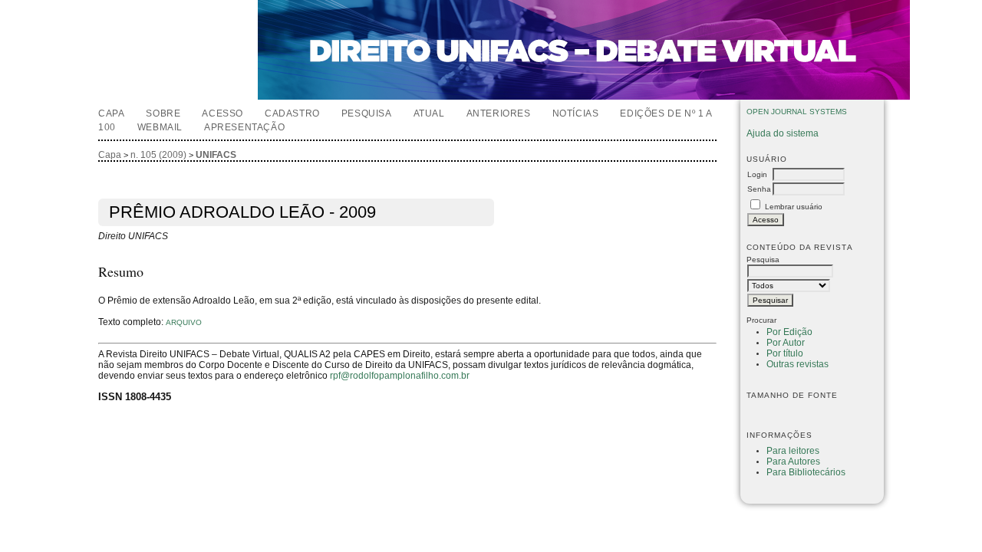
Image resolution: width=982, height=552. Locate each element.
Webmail (160, 127)
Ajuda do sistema (782, 133)
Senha (759, 189)
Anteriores (498, 113)
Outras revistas (797, 364)
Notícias (575, 113)
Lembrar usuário (793, 206)
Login (757, 174)
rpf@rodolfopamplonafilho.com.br (400, 375)
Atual (429, 113)
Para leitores (792, 450)
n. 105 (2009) (158, 155)
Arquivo (184, 322)
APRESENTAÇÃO (244, 127)
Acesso (222, 113)
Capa (111, 113)
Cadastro (292, 113)
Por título (784, 353)
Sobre (163, 113)
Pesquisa (366, 113)
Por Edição (789, 332)
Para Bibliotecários (805, 472)
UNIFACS (216, 155)
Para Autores (793, 461)
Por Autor (785, 342)
